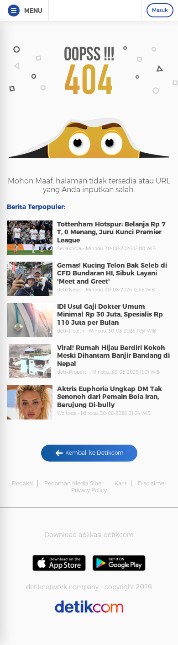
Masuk (160, 10)
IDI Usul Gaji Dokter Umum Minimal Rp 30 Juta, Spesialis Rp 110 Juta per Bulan (110, 314)
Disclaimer (152, 483)
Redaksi (22, 483)
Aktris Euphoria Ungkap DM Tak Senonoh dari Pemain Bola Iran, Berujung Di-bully (109, 397)
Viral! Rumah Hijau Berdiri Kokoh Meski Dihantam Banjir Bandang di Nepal (113, 356)
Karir (120, 483)
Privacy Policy (89, 490)
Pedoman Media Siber (73, 483)
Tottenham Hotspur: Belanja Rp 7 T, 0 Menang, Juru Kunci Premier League (111, 232)
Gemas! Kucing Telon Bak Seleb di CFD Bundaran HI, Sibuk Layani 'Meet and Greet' (112, 273)
